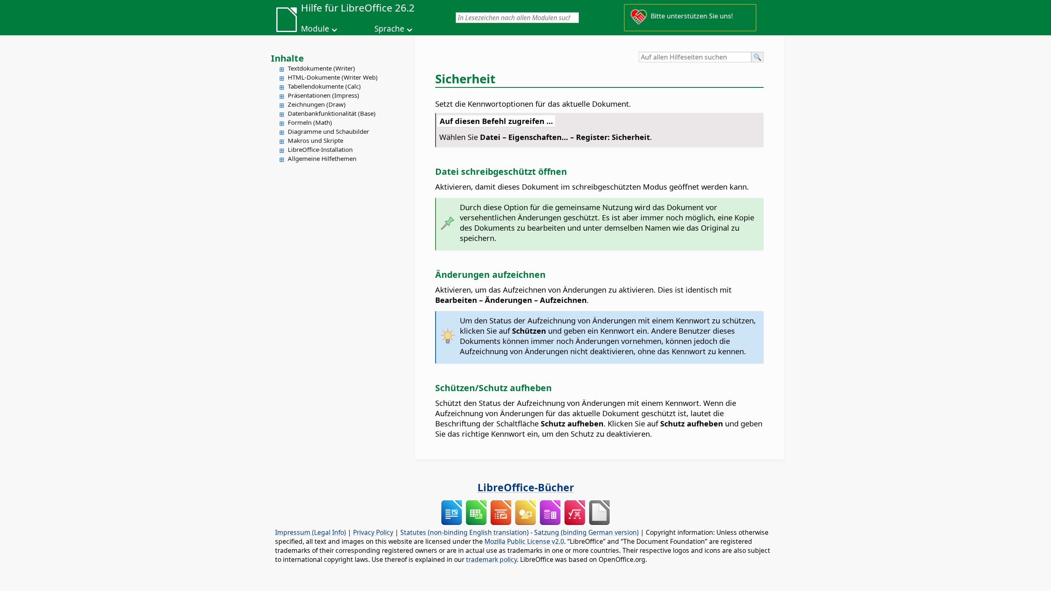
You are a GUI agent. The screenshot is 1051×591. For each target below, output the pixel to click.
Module (315, 28)
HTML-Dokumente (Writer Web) (333, 77)
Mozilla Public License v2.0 (524, 541)
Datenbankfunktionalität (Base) (332, 113)
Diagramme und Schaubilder (328, 131)
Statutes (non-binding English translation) (464, 532)
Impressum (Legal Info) (310, 532)
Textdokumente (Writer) (321, 68)
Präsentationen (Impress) (323, 95)
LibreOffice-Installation (320, 149)
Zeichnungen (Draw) (317, 104)
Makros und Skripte (315, 140)
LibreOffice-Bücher (525, 487)
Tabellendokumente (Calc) (324, 86)
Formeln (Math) (310, 122)
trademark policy (491, 559)
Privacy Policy (373, 532)
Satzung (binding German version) (586, 532)
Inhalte (287, 58)
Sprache (389, 28)
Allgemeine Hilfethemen (322, 158)
